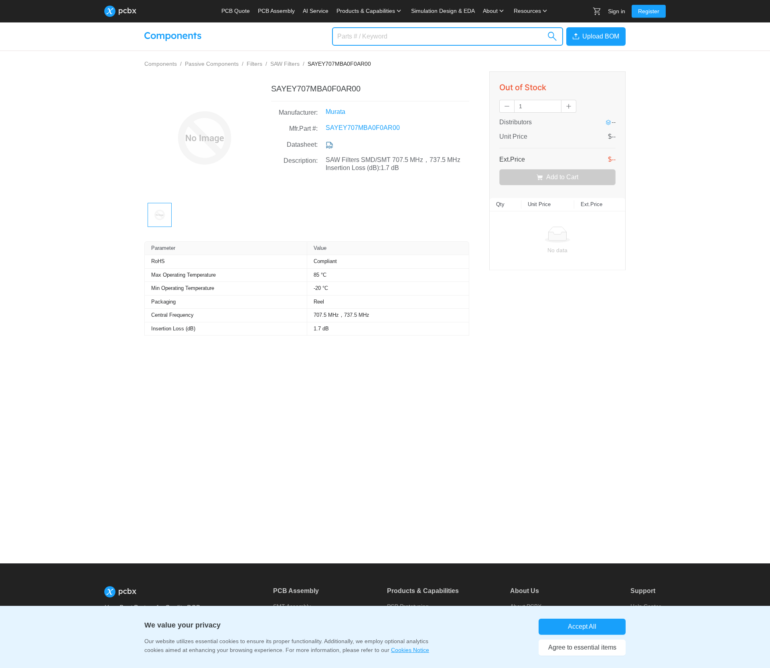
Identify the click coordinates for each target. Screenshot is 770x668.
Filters (254, 64)
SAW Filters (285, 64)
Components (160, 64)
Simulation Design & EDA (443, 11)
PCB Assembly (276, 11)
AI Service (315, 11)
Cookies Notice (410, 650)
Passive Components (212, 64)
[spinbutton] (538, 106)
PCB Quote (235, 11)
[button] (594, 36)
